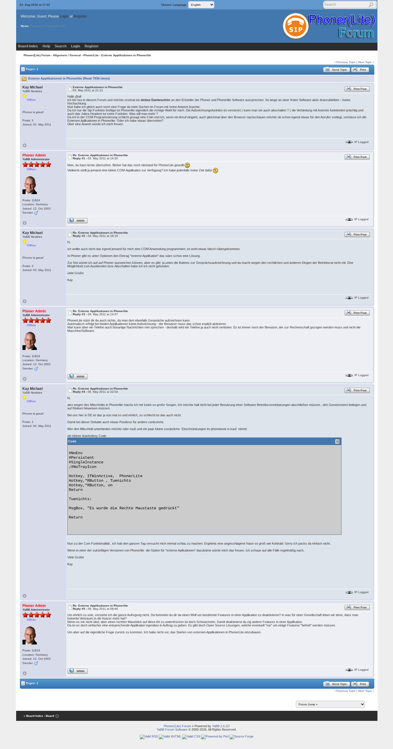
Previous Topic (346, 62)
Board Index (28, 46)
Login (64, 16)
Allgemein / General (67, 55)
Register (80, 16)
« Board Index (33, 715)
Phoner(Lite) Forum (37, 55)
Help (46, 46)
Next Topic (365, 62)
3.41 (63, 26)
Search (60, 46)
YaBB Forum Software (172, 729)
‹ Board (49, 715)
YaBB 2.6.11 (220, 726)
